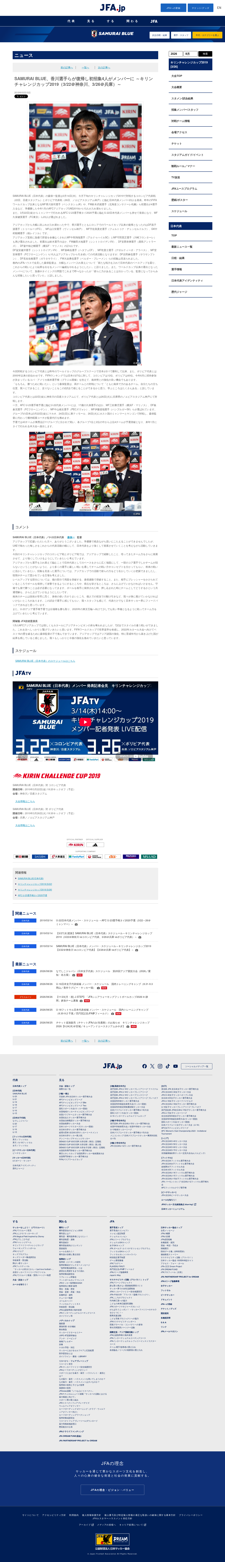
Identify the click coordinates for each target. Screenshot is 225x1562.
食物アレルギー (66, 1341)
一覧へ (85, 67)
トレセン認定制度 (117, 1233)
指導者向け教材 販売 (68, 1285)
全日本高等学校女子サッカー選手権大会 (178, 1115)
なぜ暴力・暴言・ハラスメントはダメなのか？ (79, 1381)
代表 (72, 21)
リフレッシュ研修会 (67, 1276)
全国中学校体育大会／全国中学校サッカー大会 (130, 1126)
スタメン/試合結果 (182, 98)
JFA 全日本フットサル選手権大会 (175, 1160)
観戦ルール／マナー (183, 166)
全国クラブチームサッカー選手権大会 (75, 1114)
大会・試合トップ (67, 1086)
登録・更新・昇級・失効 (69, 1291)
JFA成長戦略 (166, 1239)
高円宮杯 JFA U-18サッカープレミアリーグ (129, 1091)
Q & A (163, 1322)
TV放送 (175, 177)
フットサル (166, 1290)
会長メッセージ (167, 1230)
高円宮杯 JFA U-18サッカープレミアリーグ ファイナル (134, 1088)
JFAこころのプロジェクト (121, 1297)
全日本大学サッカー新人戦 (70, 1135)
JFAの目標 (165, 1236)
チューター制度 (66, 1297)
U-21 (15, 1099)
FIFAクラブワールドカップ (70, 1159)
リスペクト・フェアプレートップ (73, 1361)
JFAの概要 (165, 1233)
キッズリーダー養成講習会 (24, 1257)
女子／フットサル (20, 1145)
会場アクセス (179, 132)
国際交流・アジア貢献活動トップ (124, 1332)
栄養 (61, 1344)
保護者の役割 (65, 1387)
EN (219, 8)
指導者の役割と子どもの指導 (71, 1384)
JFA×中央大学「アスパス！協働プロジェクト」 (130, 1294)
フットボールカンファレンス (71, 1279)
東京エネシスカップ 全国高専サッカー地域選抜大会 (81, 1153)
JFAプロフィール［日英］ (172, 1272)
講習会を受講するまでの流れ (71, 1270)
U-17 (15, 1107)
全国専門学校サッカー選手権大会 (73, 1156)
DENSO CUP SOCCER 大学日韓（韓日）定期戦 (80, 1141)
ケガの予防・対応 (67, 1347)
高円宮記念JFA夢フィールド (122, 1269)
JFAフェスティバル (21, 1266)
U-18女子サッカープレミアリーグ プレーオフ (181, 1106)
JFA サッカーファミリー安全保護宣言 (75, 1366)
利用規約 (74, 1514)
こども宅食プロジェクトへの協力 (124, 1318)
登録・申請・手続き (169, 1245)
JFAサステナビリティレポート (123, 1321)
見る (91, 21)
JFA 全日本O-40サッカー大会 (174, 1141)
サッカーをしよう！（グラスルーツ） (29, 1227)
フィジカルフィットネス (69, 1303)
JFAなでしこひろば (21, 1239)
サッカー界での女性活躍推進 (122, 1288)
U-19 (15, 1101)
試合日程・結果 (159, 34)
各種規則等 (166, 1317)
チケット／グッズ (168, 1308)
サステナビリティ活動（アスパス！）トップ (129, 1279)
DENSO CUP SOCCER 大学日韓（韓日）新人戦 (80, 1144)
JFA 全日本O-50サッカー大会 (174, 1144)
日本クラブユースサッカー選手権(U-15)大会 (129, 1132)
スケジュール (179, 211)
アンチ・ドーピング (67, 1338)
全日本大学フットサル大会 (173, 1169)
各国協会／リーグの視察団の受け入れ (126, 1349)
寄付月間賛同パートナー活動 (122, 1327)
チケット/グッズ (200, 7)
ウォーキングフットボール (24, 1248)
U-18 (15, 1104)
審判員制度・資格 (67, 1239)
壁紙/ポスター (179, 200)
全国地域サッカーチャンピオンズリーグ (76, 1111)
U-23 (15, 1096)
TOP (174, 235)
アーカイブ (85, 1524)
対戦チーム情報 (180, 121)
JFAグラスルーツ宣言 (22, 1230)
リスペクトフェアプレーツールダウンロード (78, 1420)
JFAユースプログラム (184, 188)
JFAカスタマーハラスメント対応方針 (113, 1518)
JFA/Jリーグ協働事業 (119, 1272)
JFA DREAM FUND (169, 1269)
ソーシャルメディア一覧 (196, 1066)
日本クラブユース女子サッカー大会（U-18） (180, 1124)
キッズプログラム (20, 1254)
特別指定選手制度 (117, 1257)
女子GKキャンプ (117, 1245)
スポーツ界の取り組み (68, 1399)
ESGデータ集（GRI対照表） (173, 1251)
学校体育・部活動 (20, 1260)
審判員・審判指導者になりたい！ (73, 1236)
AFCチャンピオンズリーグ (70, 1099)
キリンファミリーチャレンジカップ (28, 1245)
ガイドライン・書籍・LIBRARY (72, 1356)
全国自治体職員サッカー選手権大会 (74, 1120)
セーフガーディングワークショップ (74, 1414)
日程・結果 (178, 258)
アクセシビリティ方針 (54, 1514)
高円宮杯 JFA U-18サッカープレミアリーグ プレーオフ (134, 1097)
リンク (164, 1326)
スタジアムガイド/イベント (187, 155)
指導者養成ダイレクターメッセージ (74, 1264)
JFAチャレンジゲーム (22, 1242)
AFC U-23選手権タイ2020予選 (32, 895)
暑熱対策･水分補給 (67, 1326)
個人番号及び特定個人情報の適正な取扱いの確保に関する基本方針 (140, 1514)
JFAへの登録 (174, 7)
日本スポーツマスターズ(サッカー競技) (76, 1126)
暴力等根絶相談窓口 (67, 1423)
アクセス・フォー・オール (172, 1263)
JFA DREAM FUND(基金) (70, 1436)
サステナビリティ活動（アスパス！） (177, 1257)
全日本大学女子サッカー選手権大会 (176, 1097)
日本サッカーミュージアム (173, 1209)
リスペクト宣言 (66, 1363)
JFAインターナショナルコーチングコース (77, 1312)
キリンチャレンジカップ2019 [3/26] (35, 889)
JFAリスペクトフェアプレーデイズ (74, 1402)
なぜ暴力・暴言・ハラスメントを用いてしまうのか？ (82, 1378)
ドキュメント (166, 1299)
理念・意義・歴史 (67, 1288)
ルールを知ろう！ (169, 1199)
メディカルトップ (67, 1320)
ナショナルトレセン (118, 1236)
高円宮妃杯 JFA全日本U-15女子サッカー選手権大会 (183, 1109)
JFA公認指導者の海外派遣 (70, 1309)
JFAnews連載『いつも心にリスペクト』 (76, 1390)
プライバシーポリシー (191, 1514)
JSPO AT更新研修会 (68, 1335)
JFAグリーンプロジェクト (121, 1282)
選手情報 (176, 269)
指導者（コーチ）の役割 (69, 1261)
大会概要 (176, 87)
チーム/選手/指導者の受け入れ (123, 1347)
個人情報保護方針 (91, 1514)
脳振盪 (62, 1323)
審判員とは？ (65, 1233)
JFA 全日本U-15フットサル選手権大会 (178, 1175)
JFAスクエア (18, 1251)
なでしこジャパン (20, 1120)
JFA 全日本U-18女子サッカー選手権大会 (179, 1103)
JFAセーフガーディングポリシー (73, 1369)
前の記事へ (67, 67)
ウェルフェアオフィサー (69, 1405)
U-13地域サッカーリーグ (121, 1129)
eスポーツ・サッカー (22, 1160)
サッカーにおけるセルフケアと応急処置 (76, 1350)
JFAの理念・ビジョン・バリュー (112, 1490)
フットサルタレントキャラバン (123, 1254)
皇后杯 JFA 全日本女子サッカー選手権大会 (180, 1088)
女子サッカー (166, 1285)
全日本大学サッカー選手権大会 (72, 1129)
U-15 (15, 1113)
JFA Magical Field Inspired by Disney (28, 1236)
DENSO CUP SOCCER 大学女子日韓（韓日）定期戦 (82, 1147)
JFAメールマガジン (169, 1331)
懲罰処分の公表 (66, 1426)
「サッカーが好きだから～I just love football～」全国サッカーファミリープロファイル (33, 1270)
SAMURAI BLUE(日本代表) (31, 878)
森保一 (71, 537)
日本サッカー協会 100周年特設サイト (177, 1260)
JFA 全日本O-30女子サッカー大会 (176, 1091)
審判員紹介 (64, 1242)
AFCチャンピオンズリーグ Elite (72, 1102)
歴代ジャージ (179, 292)
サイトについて (30, 1514)
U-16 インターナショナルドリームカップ (128, 1115)
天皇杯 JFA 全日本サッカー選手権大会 (75, 1096)
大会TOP (176, 76)
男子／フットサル (20, 1139)
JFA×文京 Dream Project (171, 1266)
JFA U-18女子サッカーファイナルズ (177, 1100)
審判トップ (64, 1227)
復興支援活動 (115, 1315)
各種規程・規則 (167, 1242)
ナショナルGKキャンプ (120, 1242)
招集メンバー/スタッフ (184, 110)
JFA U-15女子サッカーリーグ (174, 1112)
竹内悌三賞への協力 (118, 1300)
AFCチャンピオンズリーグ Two (72, 1105)
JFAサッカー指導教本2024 (70, 1282)
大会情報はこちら (25, 801)
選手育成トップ (116, 1227)
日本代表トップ (19, 1086)
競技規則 (63, 1248)
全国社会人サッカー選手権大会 (72, 1117)
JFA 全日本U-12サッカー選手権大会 (126, 1145)
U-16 (15, 1110)
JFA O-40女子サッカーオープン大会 (177, 1094)
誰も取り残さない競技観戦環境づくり (126, 1285)
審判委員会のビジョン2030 (71, 1230)
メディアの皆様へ (106, 1524)
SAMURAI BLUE (20, 1093)
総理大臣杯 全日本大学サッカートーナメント (78, 1132)
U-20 (15, 1123)
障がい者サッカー (20, 1263)
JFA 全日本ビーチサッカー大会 (174, 1195)
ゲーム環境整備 (116, 1260)
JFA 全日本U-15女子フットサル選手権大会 (179, 1178)
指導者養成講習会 (67, 1273)
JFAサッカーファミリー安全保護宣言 (126, 1291)
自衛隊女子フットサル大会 (173, 1166)
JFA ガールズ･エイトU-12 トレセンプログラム (130, 1248)
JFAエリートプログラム (120, 1239)
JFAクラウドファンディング (71, 1431)
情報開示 (165, 1248)
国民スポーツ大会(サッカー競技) (73, 1108)
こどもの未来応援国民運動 (121, 1303)
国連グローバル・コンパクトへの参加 (126, 1324)
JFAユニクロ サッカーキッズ (25, 1233)
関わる (133, 21)
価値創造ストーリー (169, 1254)
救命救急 (63, 1329)
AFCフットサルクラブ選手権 (174, 1187)
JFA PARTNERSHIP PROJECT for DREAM (78, 1440)
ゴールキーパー (66, 1300)
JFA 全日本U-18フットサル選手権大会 (178, 1172)
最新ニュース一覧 (181, 247)
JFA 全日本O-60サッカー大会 (174, 1147)
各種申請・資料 (66, 1294)
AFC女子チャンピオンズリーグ (174, 1127)
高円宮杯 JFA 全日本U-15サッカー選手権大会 (130, 1123)
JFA (112, 1221)
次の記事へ (104, 67)
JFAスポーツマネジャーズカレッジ (125, 1306)
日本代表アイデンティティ (187, 280)
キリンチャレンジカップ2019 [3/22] (35, 883)
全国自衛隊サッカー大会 (69, 1123)
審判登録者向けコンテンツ (70, 1245)
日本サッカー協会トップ (171, 1227)
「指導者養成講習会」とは (70, 1267)
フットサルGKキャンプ (120, 1251)
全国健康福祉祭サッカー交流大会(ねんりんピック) (183, 1153)
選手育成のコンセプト (119, 1230)
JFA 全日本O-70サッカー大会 (174, 1150)
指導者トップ (65, 1259)
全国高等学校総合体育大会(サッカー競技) (128, 1103)
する (111, 21)
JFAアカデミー (116, 1263)
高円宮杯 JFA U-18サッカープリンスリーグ (129, 1094)
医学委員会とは (66, 1353)
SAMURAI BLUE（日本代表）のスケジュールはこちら (45, 661)
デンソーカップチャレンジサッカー (74, 1138)
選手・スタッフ (181, 34)
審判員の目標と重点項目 (69, 1254)
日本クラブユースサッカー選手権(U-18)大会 (129, 1109)
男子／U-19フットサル (22, 1142)
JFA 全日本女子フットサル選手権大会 (177, 1163)
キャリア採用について (131, 1524)
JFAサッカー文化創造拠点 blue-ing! (177, 1204)
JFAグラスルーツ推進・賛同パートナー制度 (32, 1275)
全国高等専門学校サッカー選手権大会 (75, 1150)
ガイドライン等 (66, 1315)
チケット (176, 143)
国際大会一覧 (65, 1088)
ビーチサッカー (19, 1153)
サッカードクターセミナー (70, 1332)
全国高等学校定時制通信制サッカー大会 (127, 1106)
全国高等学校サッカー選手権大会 (124, 1100)
